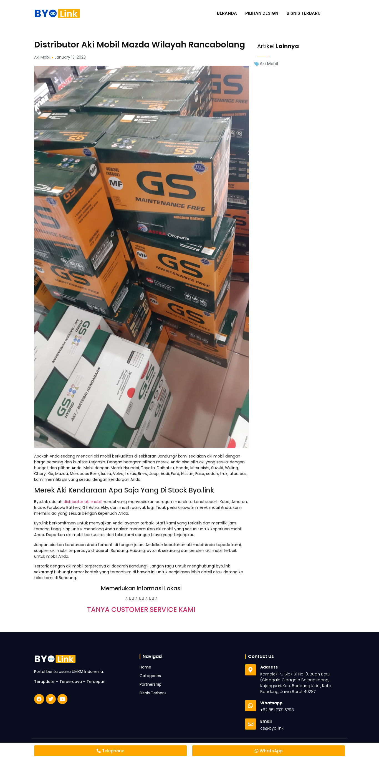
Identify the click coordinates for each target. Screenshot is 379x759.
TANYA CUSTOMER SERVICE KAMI (141, 609)
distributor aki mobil (83, 501)
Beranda (227, 13)
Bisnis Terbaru (303, 13)
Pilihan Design (261, 13)
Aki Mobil (269, 63)
